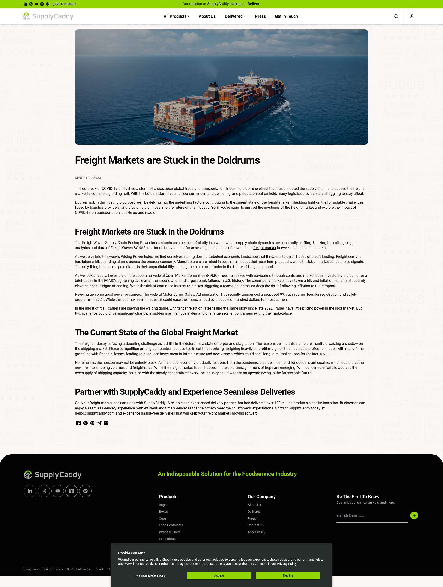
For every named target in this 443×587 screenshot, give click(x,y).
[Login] (412, 16)
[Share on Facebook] (78, 423)
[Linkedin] (25, 4)
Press (260, 16)
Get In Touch (286, 16)
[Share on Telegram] (99, 423)
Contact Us (256, 525)
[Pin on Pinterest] (92, 423)
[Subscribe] (414, 515)
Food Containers (171, 525)
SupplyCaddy (299, 408)
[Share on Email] (106, 423)
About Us (207, 16)
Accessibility (256, 532)
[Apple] (42, 4)
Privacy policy (31, 569)
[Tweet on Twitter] (85, 423)
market (101, 348)
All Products (175, 16)
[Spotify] (47, 4)
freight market (264, 248)
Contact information (79, 569)
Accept (219, 575)
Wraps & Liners (169, 532)
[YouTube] (36, 4)
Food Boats (167, 539)
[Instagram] (31, 4)
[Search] (396, 16)
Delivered (234, 16)
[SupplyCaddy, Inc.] (48, 16)
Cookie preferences (107, 569)
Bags (162, 505)
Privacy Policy (287, 564)
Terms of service (53, 569)
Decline (288, 575)
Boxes (163, 511)
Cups (162, 518)
